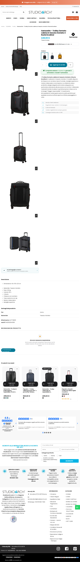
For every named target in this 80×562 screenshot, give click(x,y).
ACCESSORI (69, 514)
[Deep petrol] (6, 398)
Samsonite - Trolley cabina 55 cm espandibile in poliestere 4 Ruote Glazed (48, 392)
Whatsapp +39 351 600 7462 (36, 502)
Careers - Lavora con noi (55, 521)
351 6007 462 (14, 478)
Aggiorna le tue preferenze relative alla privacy (13, 555)
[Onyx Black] (4, 398)
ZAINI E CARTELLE (71, 499)
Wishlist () (76, 6)
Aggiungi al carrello (59, 65)
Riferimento (5, 320)
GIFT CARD (69, 521)
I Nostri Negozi (54, 497)
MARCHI (68, 516)
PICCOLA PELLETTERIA (70, 510)
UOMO (68, 497)
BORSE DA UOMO (71, 504)
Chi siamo (53, 494)
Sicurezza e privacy (56, 532)
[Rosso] (64, 396)
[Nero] (23, 398)
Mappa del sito (54, 525)
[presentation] (1, 382)
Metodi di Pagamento (53, 503)
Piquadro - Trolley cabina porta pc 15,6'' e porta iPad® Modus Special (29, 391)
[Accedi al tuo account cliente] (73, 12)
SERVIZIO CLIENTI (13, 469)
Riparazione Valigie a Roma (56, 535)
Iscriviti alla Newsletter (53, 517)
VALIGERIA (69, 507)
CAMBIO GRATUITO (72, 470)
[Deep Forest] (7, 398)
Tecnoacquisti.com (17, 560)
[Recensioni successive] (77, 423)
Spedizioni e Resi (55, 499)
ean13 (3, 322)
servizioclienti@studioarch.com (37, 499)
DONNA (68, 494)
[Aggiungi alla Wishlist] (70, 65)
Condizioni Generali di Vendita (56, 528)
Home (2, 6)
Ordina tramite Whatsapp (12, 6)
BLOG (68, 519)
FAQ (21, 6)
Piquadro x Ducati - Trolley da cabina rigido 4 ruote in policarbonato (69, 391)
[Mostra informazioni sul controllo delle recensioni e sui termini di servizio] (13, 426)
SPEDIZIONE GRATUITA (33, 470)
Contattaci (53, 509)
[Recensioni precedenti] (16, 423)
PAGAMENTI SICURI (53, 470)
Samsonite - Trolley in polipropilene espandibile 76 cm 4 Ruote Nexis (10, 391)
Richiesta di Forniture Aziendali (55, 512)
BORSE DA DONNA (71, 502)
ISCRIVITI (69, 461)
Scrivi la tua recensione (6, 350)
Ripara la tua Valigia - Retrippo (56, 540)
